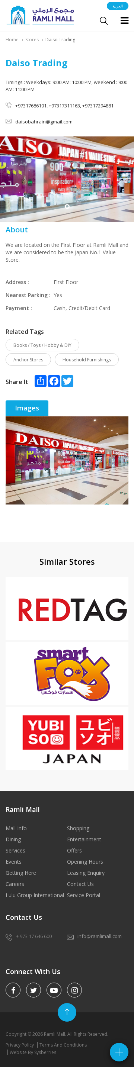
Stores (32, 39)
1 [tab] (67, 206)
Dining (13, 839)
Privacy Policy (20, 1045)
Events (14, 861)
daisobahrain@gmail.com (44, 121)
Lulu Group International (35, 895)
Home (12, 39)
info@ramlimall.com (99, 936)
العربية (117, 6)
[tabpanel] (67, 179)
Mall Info (16, 828)
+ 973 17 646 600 (34, 936)
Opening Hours (85, 861)
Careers (15, 883)
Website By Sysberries (33, 1052)
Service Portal (83, 895)
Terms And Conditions (63, 1045)
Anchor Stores (28, 360)
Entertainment (84, 839)
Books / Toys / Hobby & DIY (42, 345)
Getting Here (21, 872)
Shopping (78, 828)
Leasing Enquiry (86, 872)
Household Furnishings (87, 360)
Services (15, 850)
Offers (74, 850)
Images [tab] (27, 407)
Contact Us (80, 883)
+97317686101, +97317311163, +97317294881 (64, 105)
